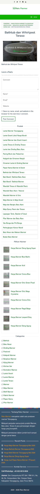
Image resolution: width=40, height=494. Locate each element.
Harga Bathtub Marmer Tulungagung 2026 (19, 449)
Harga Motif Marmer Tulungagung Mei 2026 (19, 452)
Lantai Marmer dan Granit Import (15, 140)
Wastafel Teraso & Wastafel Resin (15, 186)
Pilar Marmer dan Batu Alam (13, 218)
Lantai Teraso (8, 380)
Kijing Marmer (8, 362)
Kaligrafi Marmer (9, 355)
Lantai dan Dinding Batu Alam (13, 149)
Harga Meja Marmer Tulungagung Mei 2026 (19, 445)
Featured (6, 351)
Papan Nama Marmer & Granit (14, 167)
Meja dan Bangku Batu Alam (13, 204)
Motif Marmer (8, 391)
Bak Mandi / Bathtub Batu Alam (14, 177)
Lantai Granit (8, 373)
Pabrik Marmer (8, 395)
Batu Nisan (7, 344)
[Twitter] (17, 2)
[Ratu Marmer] (20, 8)
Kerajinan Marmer (9, 359)
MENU (35, 17)
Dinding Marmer (9, 348)
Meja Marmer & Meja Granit (13, 200)
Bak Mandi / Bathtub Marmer (13, 181)
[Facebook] (14, 2)
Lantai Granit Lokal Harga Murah (15, 135)
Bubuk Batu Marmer (10, 237)
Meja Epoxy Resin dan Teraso (14, 209)
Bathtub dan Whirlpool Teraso (13, 172)
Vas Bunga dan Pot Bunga (12, 223)
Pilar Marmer (8, 402)
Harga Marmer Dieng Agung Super (16, 456)
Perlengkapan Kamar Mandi (13, 227)
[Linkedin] (25, 2)
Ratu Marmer (6, 416)
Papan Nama (8, 399)
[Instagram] (22, 2)
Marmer (6, 384)
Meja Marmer (8, 388)
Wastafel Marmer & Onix (12, 195)
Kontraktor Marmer (10, 369)
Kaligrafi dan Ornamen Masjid (13, 158)
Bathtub (6, 340)
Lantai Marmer (8, 377)
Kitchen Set (7, 366)
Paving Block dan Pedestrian (13, 154)
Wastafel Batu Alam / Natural (13, 190)
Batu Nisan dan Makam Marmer (14, 232)
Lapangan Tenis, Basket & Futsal (15, 213)
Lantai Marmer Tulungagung (13, 131)
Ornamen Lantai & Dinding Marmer (15, 163)
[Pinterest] (20, 2)
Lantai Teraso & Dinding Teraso (14, 144)
